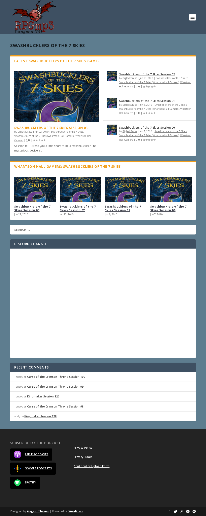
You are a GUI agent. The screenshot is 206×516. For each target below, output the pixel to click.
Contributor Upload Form (91, 466)
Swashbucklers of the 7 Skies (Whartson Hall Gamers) (44, 136)
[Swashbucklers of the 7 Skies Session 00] (112, 130)
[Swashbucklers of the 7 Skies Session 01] (112, 103)
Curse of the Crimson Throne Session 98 (55, 406)
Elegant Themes (38, 511)
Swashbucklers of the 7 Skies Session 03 (51, 128)
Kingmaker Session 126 (43, 396)
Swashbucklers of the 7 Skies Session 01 (147, 101)
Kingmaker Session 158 (40, 416)
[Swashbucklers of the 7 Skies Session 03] (56, 96)
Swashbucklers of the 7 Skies (67, 131)
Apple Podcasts (36, 454)
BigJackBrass (25, 131)
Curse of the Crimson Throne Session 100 (56, 377)
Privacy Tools (83, 457)
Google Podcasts (38, 468)
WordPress (75, 511)
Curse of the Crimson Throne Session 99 (55, 386)
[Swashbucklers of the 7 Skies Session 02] (112, 76)
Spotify (30, 482)
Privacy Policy (83, 447)
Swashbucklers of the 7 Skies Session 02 (147, 74)
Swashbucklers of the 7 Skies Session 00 (147, 127)
